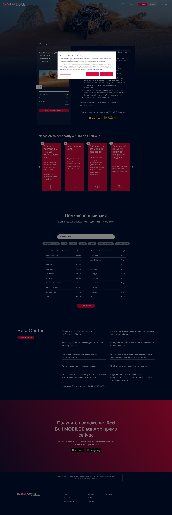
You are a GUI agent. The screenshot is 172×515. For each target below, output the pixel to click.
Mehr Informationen (97, 69)
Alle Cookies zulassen (106, 74)
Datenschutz (102, 61)
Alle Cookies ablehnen (92, 74)
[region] (87, 65)
